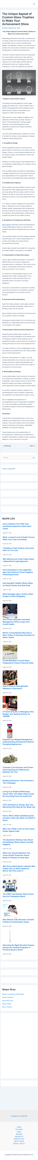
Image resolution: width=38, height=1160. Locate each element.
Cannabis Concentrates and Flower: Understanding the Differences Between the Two (18, 769)
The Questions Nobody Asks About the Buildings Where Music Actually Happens (18, 842)
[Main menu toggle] (34, 4)
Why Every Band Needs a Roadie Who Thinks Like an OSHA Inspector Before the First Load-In (19, 868)
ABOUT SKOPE (19, 1141)
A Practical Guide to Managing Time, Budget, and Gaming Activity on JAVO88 (18, 714)
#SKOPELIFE (19, 1136)
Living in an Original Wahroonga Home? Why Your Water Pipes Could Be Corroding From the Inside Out (18, 793)
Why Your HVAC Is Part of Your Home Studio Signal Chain (19, 830)
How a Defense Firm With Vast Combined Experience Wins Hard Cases (17, 526)
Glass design (6, 225)
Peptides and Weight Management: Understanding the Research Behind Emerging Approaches (18, 741)
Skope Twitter (6, 1004)
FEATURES (19, 1129)
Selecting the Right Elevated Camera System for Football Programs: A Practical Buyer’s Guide (18, 947)
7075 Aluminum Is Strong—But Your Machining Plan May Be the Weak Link (19, 806)
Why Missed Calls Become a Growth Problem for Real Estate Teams (18, 920)
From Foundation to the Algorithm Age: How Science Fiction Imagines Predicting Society (18, 572)
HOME (19, 1127)
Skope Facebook (7, 997)
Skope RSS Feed (7, 1000)
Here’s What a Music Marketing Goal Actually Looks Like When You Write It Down (19, 818)
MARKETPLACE (19, 1139)
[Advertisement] (19, 1045)
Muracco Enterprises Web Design (13, 994)
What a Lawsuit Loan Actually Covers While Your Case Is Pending (19, 538)
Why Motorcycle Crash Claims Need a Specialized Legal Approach (18, 560)
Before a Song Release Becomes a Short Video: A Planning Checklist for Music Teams (19, 635)
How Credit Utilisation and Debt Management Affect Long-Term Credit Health (16, 621)
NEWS (19, 1132)
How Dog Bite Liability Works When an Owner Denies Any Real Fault (18, 584)
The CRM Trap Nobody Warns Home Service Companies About (18, 895)
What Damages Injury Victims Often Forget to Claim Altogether (18, 595)
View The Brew (7, 1007)
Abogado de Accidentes (19, 1116)
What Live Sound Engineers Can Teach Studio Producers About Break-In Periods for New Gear (16, 855)
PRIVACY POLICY (19, 1143)
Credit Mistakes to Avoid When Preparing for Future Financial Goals (18, 661)
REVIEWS (19, 1134)
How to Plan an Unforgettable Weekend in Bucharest (15, 687)
